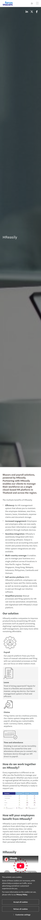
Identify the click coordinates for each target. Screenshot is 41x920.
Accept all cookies (20, 902)
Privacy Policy (22, 894)
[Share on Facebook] (36, 12)
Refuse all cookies (20, 909)
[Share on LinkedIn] (26, 12)
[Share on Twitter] (31, 12)
